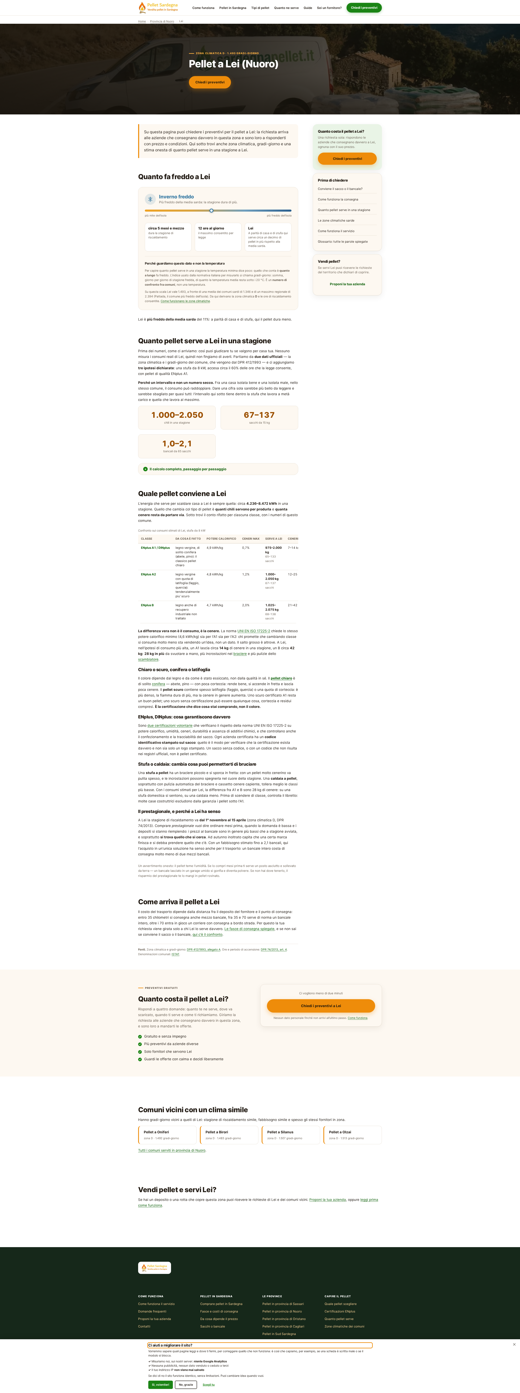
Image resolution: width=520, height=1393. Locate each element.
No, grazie (186, 1384)
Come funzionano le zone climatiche (185, 301)
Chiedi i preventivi (364, 8)
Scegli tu (209, 1384)
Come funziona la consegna (338, 199)
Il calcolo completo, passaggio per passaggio (188, 469)
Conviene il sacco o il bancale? (340, 189)
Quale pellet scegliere (341, 1304)
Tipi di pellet (260, 8)
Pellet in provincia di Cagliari (283, 1326)
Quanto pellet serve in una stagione (344, 210)
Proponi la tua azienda (347, 284)
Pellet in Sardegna (232, 8)
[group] (218, 575)
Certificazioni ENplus (340, 1311)
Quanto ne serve (286, 8)
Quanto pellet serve (339, 1319)
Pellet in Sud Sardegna (279, 1334)
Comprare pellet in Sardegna (221, 1304)
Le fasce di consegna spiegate (249, 929)
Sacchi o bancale (212, 1326)
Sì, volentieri (160, 1384)
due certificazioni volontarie (170, 725)
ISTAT (175, 954)
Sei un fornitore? (329, 8)
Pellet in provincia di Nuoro (282, 1311)
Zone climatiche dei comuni (344, 1326)
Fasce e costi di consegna (219, 1311)
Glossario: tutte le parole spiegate (343, 241)
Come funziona (203, 8)
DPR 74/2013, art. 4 (274, 949)
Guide (308, 8)
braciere (240, 654)
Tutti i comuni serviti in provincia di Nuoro (171, 1150)
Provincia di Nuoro (162, 21)
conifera (158, 684)
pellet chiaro (281, 678)
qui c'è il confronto (207, 934)
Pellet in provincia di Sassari (283, 1304)
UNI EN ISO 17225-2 (253, 631)
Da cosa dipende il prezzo (219, 1319)
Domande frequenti (152, 1311)
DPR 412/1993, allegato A (203, 949)
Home (142, 21)
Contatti (144, 1326)
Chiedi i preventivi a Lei (321, 1006)
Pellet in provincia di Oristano (284, 1319)
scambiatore (148, 659)
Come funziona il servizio (336, 231)
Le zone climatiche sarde (336, 220)
